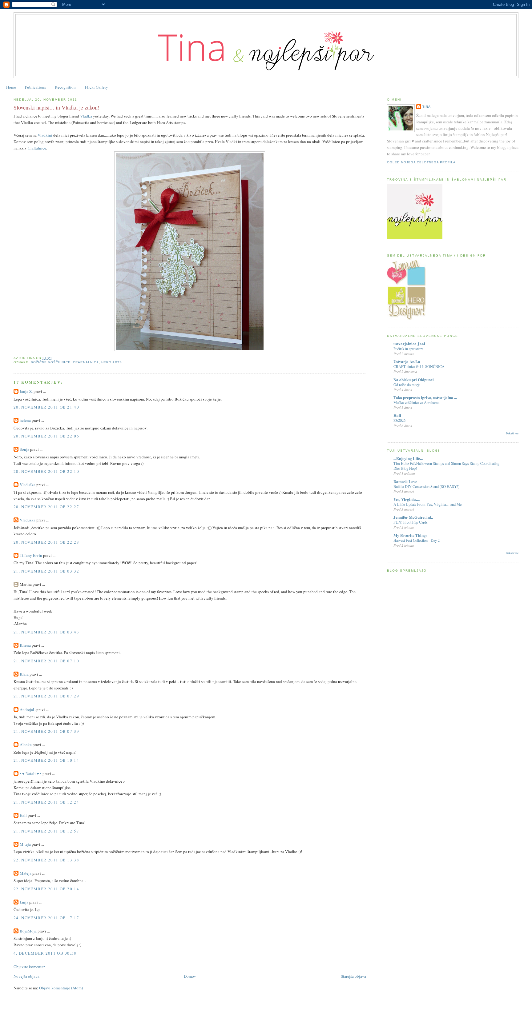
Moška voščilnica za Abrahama (416, 402)
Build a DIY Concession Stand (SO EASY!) (426, 486)
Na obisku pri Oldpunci (413, 379)
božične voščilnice (50, 362)
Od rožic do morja (406, 384)
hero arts (111, 362)
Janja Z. (26, 391)
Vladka (86, 116)
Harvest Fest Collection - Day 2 (416, 540)
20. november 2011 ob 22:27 (46, 506)
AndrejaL (27, 709)
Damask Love (405, 481)
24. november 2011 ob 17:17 (46, 917)
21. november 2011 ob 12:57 (46, 831)
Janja (24, 902)
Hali (23, 815)
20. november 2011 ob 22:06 (46, 436)
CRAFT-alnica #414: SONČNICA (419, 366)
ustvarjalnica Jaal (409, 343)
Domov (190, 976)
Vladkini (45, 135)
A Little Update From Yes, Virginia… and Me (427, 504)
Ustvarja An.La (406, 361)
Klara (24, 674)
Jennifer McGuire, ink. (413, 517)
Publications (35, 87)
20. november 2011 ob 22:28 (46, 542)
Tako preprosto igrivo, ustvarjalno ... (425, 397)
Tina (426, 106)
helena (25, 420)
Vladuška (27, 484)
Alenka (26, 744)
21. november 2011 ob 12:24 (46, 802)
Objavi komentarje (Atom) (61, 988)
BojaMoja (28, 931)
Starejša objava (353, 976)
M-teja (25, 844)
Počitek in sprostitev (408, 348)
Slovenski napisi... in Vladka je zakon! (56, 107)
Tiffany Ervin (31, 555)
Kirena (25, 645)
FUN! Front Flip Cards (410, 522)
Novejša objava (26, 976)
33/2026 (399, 420)
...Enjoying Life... (408, 458)
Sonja (24, 449)
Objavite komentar (29, 966)
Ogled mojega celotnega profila (421, 162)
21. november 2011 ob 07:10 (46, 661)
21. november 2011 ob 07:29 (46, 696)
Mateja (25, 873)
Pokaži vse (512, 433)
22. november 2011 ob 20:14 (46, 889)
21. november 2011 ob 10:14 (46, 760)
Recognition (65, 87)
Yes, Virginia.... (406, 499)
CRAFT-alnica (86, 362)
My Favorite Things (410, 535)
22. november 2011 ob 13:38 (46, 860)
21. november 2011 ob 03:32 (46, 571)
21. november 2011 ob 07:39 (46, 731)
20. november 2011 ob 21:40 (46, 407)
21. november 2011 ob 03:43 (46, 632)
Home (11, 87)
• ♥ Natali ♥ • (31, 773)
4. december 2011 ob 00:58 (45, 953)
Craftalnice (37, 148)
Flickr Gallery (96, 87)
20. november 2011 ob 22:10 (46, 471)
